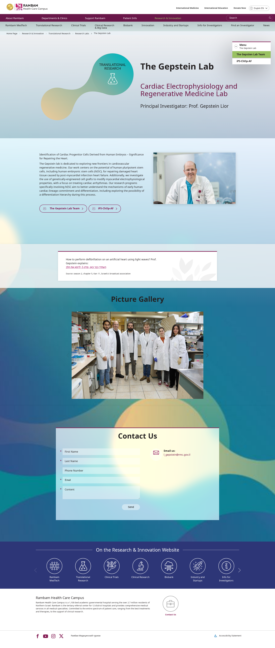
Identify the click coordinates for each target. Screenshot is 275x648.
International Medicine (187, 8)
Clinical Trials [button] (78, 25)
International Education (216, 8)
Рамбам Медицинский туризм (85, 635)
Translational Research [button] (49, 25)
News (266, 25)
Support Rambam (95, 18)
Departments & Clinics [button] (54, 18)
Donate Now (240, 8)
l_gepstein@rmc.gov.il (177, 454)
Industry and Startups (175, 25)
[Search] (270, 18)
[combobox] (259, 8)
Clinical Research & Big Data (104, 26)
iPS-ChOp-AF (244, 61)
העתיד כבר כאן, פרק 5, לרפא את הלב (86, 267)
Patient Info (130, 18)
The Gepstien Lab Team (251, 54)
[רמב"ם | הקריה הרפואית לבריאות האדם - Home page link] (27, 7)
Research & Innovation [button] (168, 18)
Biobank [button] (128, 25)
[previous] (68, 355)
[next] (206, 355)
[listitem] (137, 355)
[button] (251, 46)
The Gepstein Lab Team (64, 208)
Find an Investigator (242, 25)
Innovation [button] (148, 25)
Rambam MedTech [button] (16, 25)
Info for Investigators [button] (210, 25)
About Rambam (15, 18)
